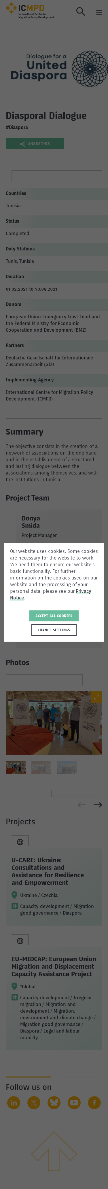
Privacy (83, 591)
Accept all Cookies (53, 616)
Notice (17, 598)
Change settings (54, 630)
